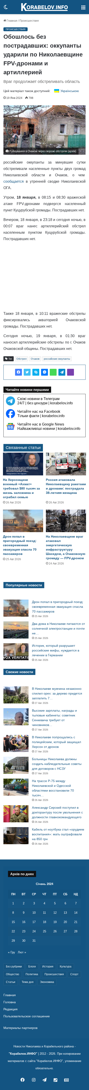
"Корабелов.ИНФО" (23, 1053)
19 (55, 922)
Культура (65, 966)
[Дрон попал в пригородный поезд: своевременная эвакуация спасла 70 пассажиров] (23, 521)
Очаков (35, 358)
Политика (32, 974)
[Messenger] (44, 372)
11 (44, 912)
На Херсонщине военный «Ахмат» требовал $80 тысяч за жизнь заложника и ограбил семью (21, 488)
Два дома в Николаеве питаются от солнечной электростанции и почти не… (58, 628)
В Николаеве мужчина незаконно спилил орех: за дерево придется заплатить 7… (57, 693)
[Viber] (70, 372)
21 (75, 922)
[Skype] (35, 372)
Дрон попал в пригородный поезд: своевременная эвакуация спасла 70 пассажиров (20, 545)
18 (44, 922)
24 (34, 931)
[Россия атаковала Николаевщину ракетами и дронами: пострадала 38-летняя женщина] (66, 464)
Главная (11, 20)
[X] (27, 372)
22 (13, 931)
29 (13, 940)
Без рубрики (14, 966)
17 (34, 922)
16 (23, 922)
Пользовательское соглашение (26, 1016)
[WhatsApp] (53, 372)
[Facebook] (18, 372)
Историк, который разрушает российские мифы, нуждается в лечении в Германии (55, 650)
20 (65, 922)
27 (65, 931)
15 (13, 922)
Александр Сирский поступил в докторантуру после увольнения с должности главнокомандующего (57, 812)
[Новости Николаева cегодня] (44, 7)
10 (34, 912)
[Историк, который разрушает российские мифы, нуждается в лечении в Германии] (16, 651)
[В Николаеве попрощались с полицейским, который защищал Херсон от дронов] (16, 743)
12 (55, 912)
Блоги (32, 966)
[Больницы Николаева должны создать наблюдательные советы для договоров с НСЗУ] (16, 765)
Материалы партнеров (20, 1028)
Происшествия (29, 20)
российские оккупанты (57, 358)
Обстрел (21, 358)
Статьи (10, 982)
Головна (9, 1002)
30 (23, 940)
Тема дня (28, 982)
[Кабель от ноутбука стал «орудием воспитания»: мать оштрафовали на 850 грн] (16, 835)
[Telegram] (61, 372)
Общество (12, 974)
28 (75, 931)
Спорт (74, 974)
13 (65, 912)
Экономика (47, 982)
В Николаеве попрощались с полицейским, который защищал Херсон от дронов (56, 742)
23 (23, 931)
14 (75, 912)
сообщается (13, 181)
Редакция (10, 1009)
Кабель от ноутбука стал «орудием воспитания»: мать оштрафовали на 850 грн (58, 834)
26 (55, 931)
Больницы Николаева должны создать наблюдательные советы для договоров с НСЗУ (56, 763)
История (47, 966)
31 (34, 940)
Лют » (22, 952)
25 (44, 931)
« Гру (11, 952)
